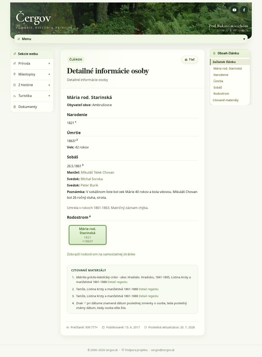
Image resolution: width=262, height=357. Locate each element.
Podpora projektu (134, 350)
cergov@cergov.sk (162, 350)
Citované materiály (225, 100)
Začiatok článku (224, 62)
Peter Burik (89, 185)
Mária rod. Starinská (227, 68)
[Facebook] (244, 10)
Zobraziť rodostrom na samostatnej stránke (101, 254)
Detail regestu (117, 282)
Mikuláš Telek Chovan (97, 172)
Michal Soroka (92, 179)
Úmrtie (218, 81)
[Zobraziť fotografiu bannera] (131, 20)
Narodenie (220, 74)
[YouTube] (234, 10)
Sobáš (217, 87)
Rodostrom (221, 93)
